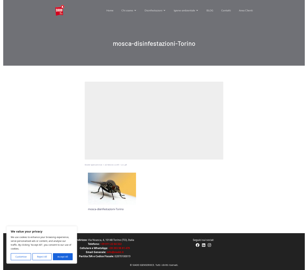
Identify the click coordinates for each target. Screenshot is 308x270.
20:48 (124, 165)
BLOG (209, 10)
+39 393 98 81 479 (119, 248)
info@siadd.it (115, 252)
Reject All (42, 256)
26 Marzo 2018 (112, 165)
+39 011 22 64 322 (111, 244)
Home (109, 10)
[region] (41, 245)
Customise (21, 256)
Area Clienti (246, 10)
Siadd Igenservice (93, 165)
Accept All (62, 256)
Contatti (226, 10)
